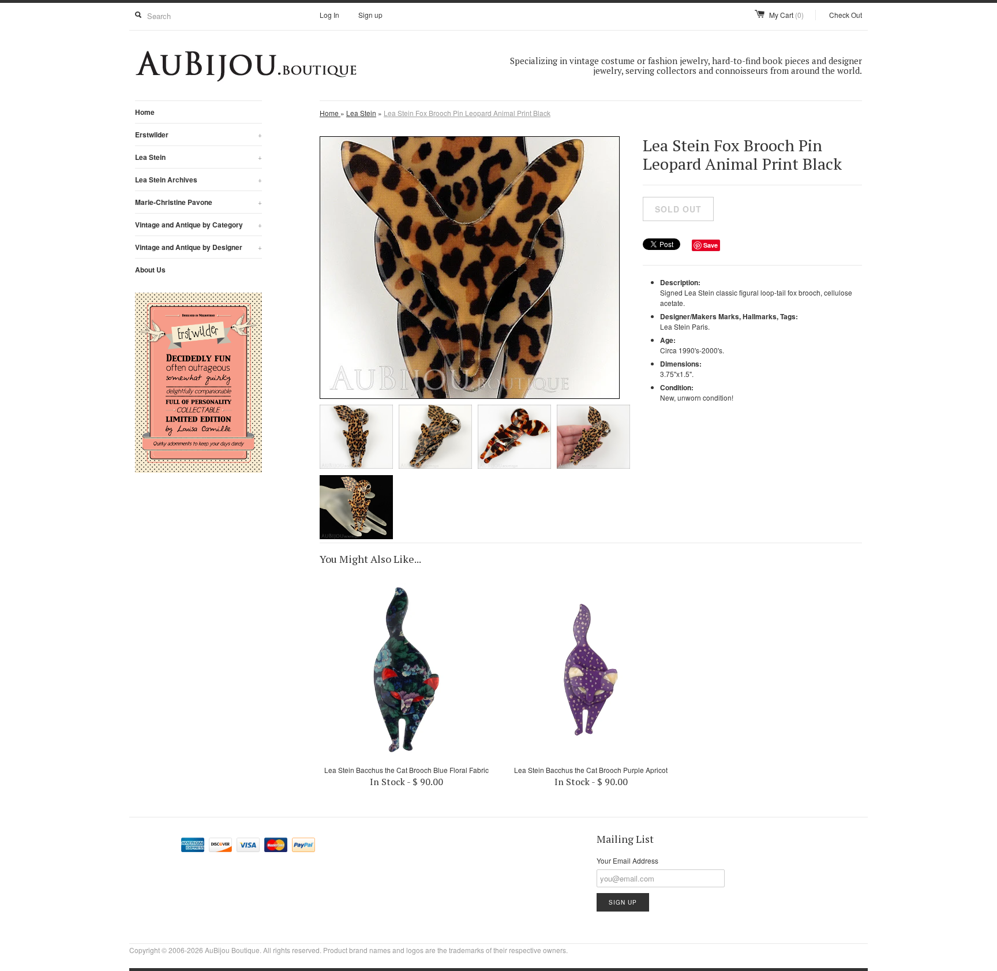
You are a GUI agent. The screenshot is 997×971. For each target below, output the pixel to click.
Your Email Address (627, 860)
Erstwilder (198, 134)
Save (710, 245)
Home (145, 112)
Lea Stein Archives (198, 179)
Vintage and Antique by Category (198, 224)
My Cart (786, 15)
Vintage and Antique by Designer (198, 247)
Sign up (370, 15)
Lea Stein (198, 157)
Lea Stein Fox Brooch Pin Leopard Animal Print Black (467, 113)
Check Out (845, 15)
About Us (150, 269)
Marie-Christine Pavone (198, 202)
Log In (329, 15)
